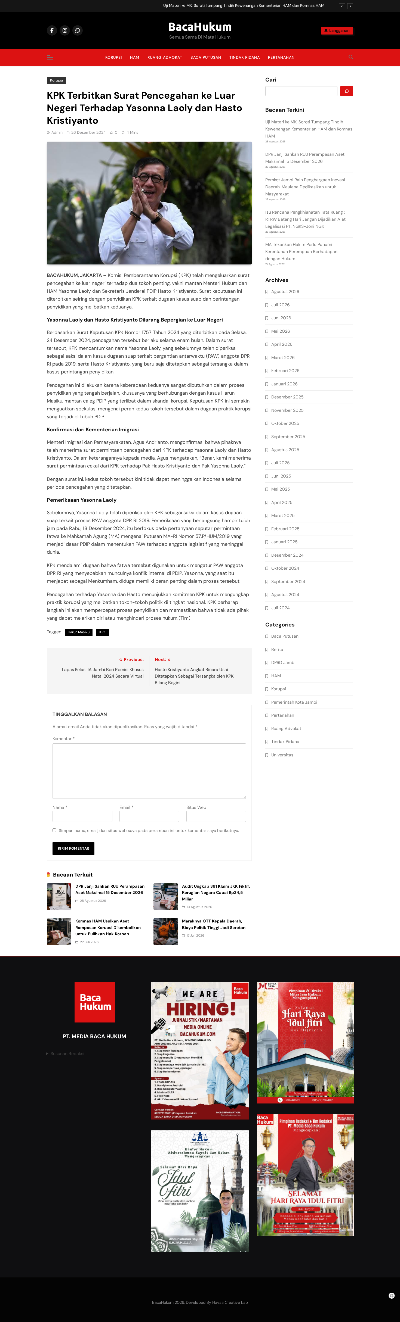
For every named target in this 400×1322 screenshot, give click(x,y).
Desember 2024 (287, 555)
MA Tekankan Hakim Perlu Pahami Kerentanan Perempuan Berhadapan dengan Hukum (301, 251)
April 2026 (282, 344)
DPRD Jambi (283, 662)
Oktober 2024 (285, 568)
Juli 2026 (280, 305)
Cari (270, 80)
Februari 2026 (285, 370)
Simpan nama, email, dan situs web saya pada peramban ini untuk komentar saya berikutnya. (149, 830)
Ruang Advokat (164, 57)
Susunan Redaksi (67, 1053)
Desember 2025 (287, 397)
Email (126, 807)
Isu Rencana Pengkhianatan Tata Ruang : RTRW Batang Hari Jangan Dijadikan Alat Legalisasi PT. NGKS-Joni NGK (305, 219)
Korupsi (113, 57)
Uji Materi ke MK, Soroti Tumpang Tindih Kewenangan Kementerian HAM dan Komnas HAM (243, 6)
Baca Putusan (205, 57)
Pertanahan (281, 57)
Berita (277, 649)
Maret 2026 (283, 357)
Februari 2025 (285, 529)
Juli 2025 (280, 463)
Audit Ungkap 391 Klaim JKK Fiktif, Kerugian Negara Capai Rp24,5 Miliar (216, 893)
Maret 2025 (283, 515)
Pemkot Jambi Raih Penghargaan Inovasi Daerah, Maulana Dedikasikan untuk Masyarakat (305, 187)
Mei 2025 (280, 489)
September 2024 (288, 581)
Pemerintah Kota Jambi (294, 702)
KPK (102, 632)
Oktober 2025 (285, 423)
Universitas (282, 755)
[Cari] (346, 91)
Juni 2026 (281, 318)
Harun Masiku (79, 632)
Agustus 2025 (285, 450)
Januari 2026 (284, 384)
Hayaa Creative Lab (230, 1302)
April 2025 (282, 502)
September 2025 (288, 436)
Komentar (64, 738)
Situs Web (196, 807)
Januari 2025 (284, 542)
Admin (57, 132)
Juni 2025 (281, 476)
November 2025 (287, 410)
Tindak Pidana (244, 57)
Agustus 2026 (285, 291)
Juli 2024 (280, 608)
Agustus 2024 (285, 594)
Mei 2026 (280, 331)
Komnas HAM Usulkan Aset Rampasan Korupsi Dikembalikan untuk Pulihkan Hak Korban (108, 927)
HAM (134, 57)
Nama (60, 807)
